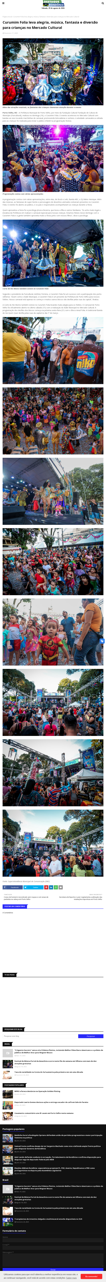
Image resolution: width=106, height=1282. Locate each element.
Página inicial (7, 17)
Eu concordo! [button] (91, 1276)
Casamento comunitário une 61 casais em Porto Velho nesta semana (43, 1113)
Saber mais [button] (71, 1278)
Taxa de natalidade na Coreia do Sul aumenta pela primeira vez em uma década (48, 1072)
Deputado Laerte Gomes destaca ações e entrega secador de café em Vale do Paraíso (51, 1102)
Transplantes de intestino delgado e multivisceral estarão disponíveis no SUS (48, 1219)
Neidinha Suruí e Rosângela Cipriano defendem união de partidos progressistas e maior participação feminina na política (58, 1136)
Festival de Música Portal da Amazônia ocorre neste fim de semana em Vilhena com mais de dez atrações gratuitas (55, 1062)
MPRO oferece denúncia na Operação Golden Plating (37, 1091)
